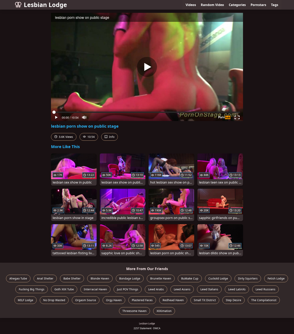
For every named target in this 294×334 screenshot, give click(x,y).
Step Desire (233, 300)
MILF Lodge (25, 300)
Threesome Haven (134, 311)
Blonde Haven (100, 278)
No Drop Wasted (54, 300)
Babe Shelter (72, 278)
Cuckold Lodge (218, 278)
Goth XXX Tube (64, 289)
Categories (237, 5)
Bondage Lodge (129, 278)
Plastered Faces (142, 300)
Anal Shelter (45, 278)
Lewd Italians (209, 289)
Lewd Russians (265, 289)
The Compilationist (263, 300)
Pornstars (258, 5)
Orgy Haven (114, 300)
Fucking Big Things (31, 289)
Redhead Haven (173, 300)
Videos (191, 5)
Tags (274, 5)
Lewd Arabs (156, 289)
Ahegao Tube (18, 278)
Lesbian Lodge (45, 5)
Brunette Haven (160, 278)
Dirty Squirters (248, 278)
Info (111, 137)
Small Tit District (205, 300)
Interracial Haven (95, 289)
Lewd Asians (182, 289)
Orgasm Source (85, 300)
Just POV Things (127, 289)
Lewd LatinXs (237, 289)
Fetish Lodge (276, 278)
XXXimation (164, 311)
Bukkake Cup (189, 278)
